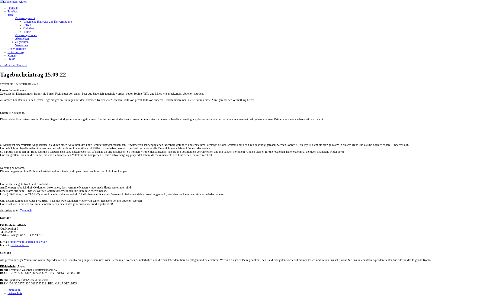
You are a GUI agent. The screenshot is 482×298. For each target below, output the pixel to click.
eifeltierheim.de (20, 245)
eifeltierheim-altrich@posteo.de (28, 241)
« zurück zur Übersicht (13, 65)
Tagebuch (26, 210)
